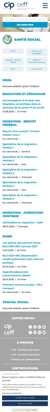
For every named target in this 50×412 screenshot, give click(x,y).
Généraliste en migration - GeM (22, 222)
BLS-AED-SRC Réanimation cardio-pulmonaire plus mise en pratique (23, 259)
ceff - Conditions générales (25, 354)
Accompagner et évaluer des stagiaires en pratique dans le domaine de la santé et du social (23, 104)
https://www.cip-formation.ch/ (29, 6)
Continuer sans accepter (10, 373)
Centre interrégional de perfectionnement (8, 6)
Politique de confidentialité (26, 359)
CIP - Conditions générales (25, 350)
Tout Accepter (25, 404)
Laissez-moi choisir (25, 398)
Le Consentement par (25, 410)
